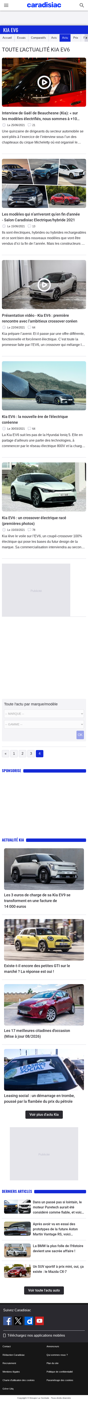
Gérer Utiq (8, 1388)
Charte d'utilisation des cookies (19, 1380)
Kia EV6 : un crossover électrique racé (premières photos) (34, 521)
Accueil (7, 37)
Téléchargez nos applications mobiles (36, 1335)
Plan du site (53, 1363)
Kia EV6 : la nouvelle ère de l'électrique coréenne (35, 419)
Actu (65, 37)
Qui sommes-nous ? (57, 1355)
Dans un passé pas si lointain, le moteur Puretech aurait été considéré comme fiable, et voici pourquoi (57, 1207)
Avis (54, 37)
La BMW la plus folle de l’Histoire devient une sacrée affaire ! (58, 1248)
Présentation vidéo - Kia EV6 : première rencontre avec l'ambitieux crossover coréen (39, 318)
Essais (21, 37)
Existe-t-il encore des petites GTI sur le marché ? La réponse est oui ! (37, 968)
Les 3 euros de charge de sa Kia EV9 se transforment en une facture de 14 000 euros (37, 901)
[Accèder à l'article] (44, 869)
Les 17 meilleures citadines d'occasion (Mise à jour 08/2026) (37, 1033)
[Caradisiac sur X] (18, 1321)
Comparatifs (38, 37)
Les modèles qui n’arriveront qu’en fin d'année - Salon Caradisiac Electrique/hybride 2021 (41, 217)
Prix (75, 37)
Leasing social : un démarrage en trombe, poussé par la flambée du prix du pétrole (39, 1098)
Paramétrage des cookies (60, 1380)
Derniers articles (17, 1191)
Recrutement (9, 1363)
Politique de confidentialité (60, 1371)
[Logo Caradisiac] (44, 8)
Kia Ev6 (10, 30)
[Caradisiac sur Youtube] (39, 1321)
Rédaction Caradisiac (14, 1355)
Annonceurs (53, 1346)
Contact (7, 1346)
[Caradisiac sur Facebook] (8, 1321)
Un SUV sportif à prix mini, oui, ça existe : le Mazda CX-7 (58, 1269)
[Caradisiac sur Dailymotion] (29, 1321)
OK (80, 735)
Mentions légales (11, 1371)
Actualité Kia (13, 840)
